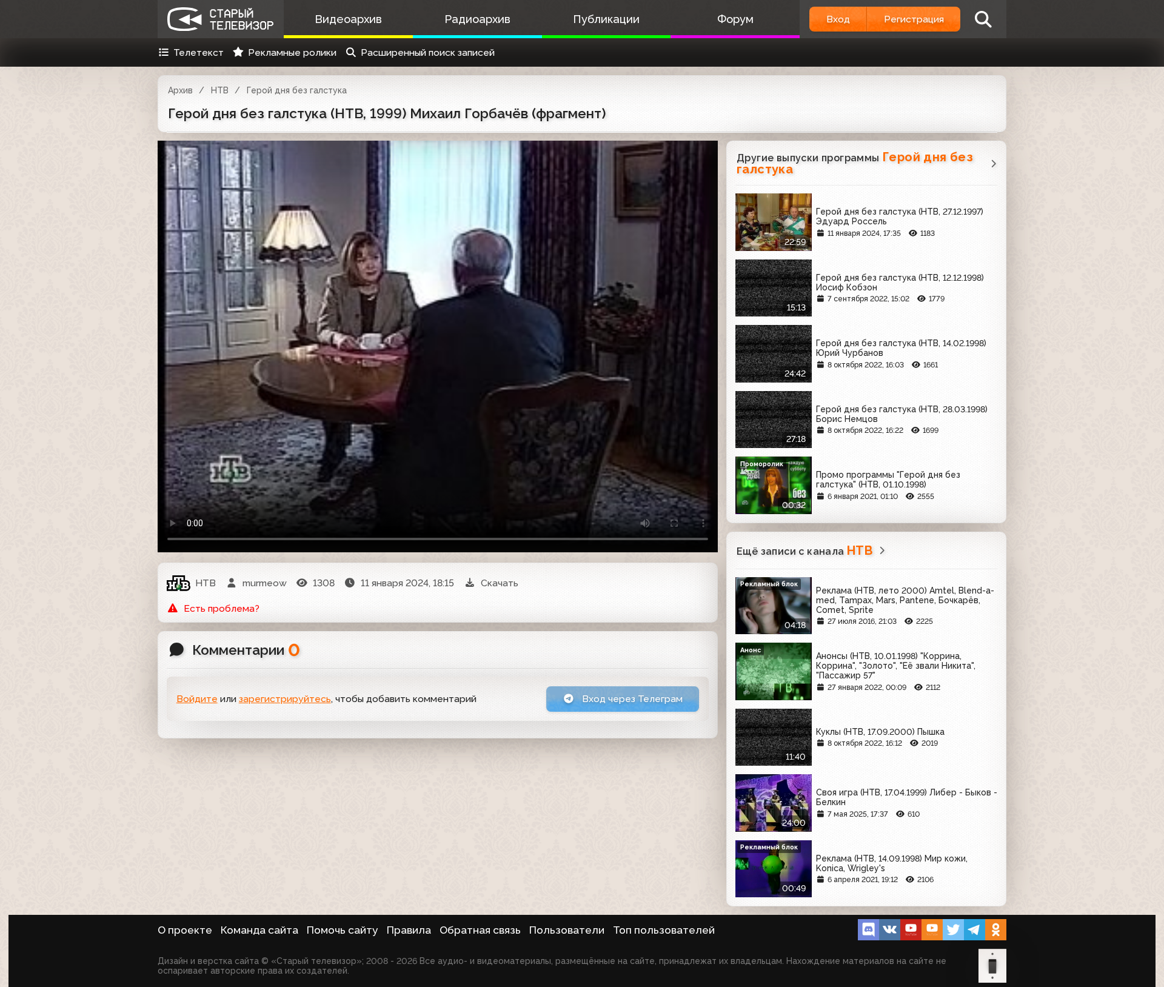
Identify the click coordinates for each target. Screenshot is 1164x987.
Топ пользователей (664, 930)
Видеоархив (348, 19)
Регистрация (914, 19)
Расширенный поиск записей (428, 52)
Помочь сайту (342, 930)
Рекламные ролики (292, 52)
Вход (838, 19)
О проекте (185, 930)
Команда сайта (259, 930)
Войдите (197, 698)
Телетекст (198, 52)
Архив (180, 90)
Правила (409, 930)
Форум (735, 19)
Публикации (606, 19)
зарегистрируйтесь (285, 698)
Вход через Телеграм (631, 698)
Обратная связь (480, 930)
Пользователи (566, 930)
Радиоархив (477, 19)
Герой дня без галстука (297, 90)
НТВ (220, 90)
